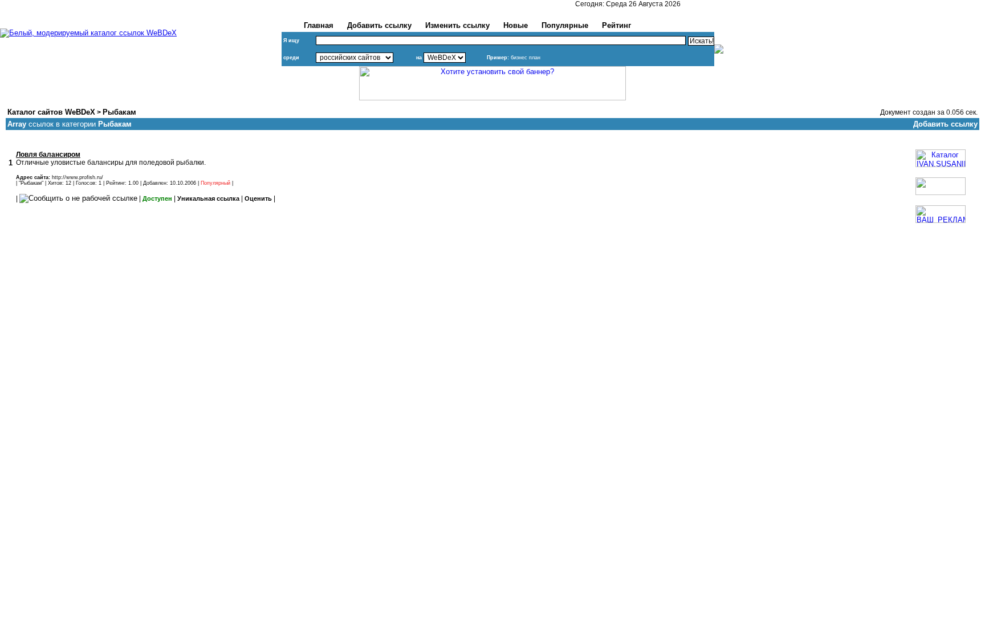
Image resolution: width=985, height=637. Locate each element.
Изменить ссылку (457, 25)
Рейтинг (616, 25)
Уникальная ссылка (208, 198)
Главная (318, 25)
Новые (515, 25)
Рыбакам (119, 112)
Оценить (258, 198)
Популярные (565, 25)
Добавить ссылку (379, 25)
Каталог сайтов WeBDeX (51, 112)
